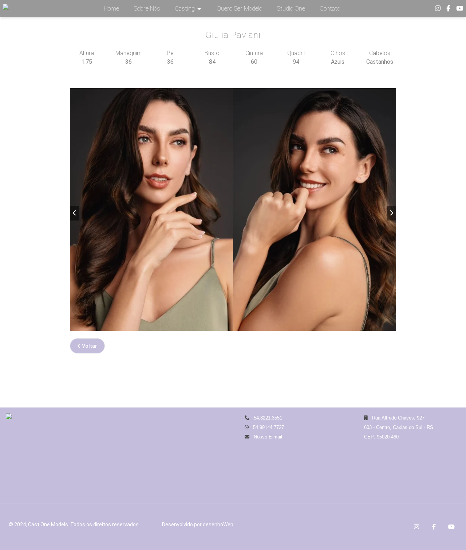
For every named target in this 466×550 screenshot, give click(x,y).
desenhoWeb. (218, 524)
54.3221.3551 (267, 418)
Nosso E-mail (267, 437)
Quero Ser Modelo (239, 8)
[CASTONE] (6, 8)
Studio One (291, 8)
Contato (330, 8)
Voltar (89, 346)
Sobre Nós (147, 8)
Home (111, 8)
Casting (185, 8)
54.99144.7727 (268, 427)
